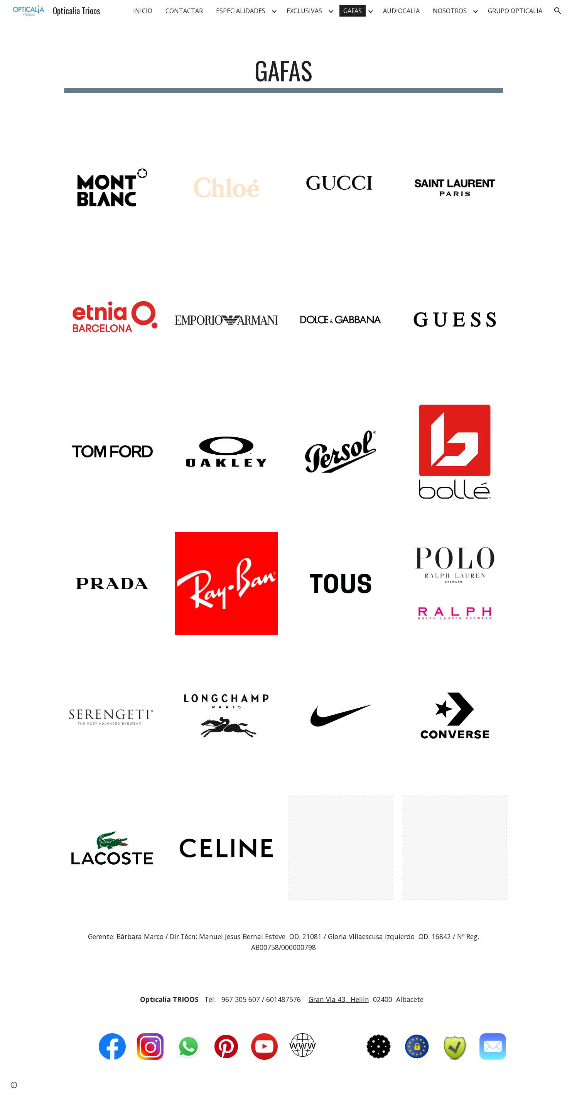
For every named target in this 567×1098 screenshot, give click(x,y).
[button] (557, 11)
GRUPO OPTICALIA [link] (515, 11)
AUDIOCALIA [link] (401, 11)
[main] (283, 74)
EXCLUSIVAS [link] (304, 11)
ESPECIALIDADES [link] (240, 11)
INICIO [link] (142, 11)
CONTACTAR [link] (184, 11)
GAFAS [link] (352, 11)
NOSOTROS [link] (450, 11)
